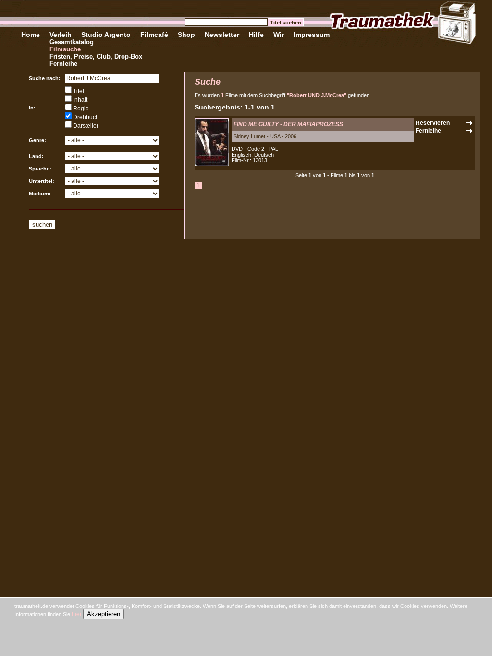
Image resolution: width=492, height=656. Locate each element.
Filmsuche (65, 49)
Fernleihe (63, 63)
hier (77, 614)
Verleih (60, 34)
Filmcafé (154, 34)
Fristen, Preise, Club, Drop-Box (95, 56)
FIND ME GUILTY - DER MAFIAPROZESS (288, 124)
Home (30, 34)
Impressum (312, 34)
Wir (278, 34)
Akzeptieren (103, 614)
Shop (186, 34)
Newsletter (222, 34)
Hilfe (256, 34)
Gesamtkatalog (71, 42)
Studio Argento (106, 34)
